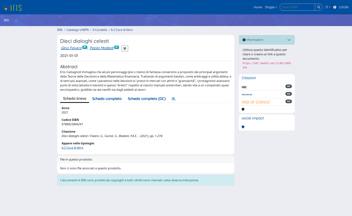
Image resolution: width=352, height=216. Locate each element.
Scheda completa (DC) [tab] (147, 98)
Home (258, 7)
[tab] (174, 98)
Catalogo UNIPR (78, 30)
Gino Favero (71, 48)
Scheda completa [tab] (107, 98)
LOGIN (343, 7)
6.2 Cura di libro (122, 30)
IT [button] (327, 7)
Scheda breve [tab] (74, 98)
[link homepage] (13, 7)
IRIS (60, 30)
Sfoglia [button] (270, 7)
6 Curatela (100, 30)
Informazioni (254, 40)
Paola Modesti (101, 48)
